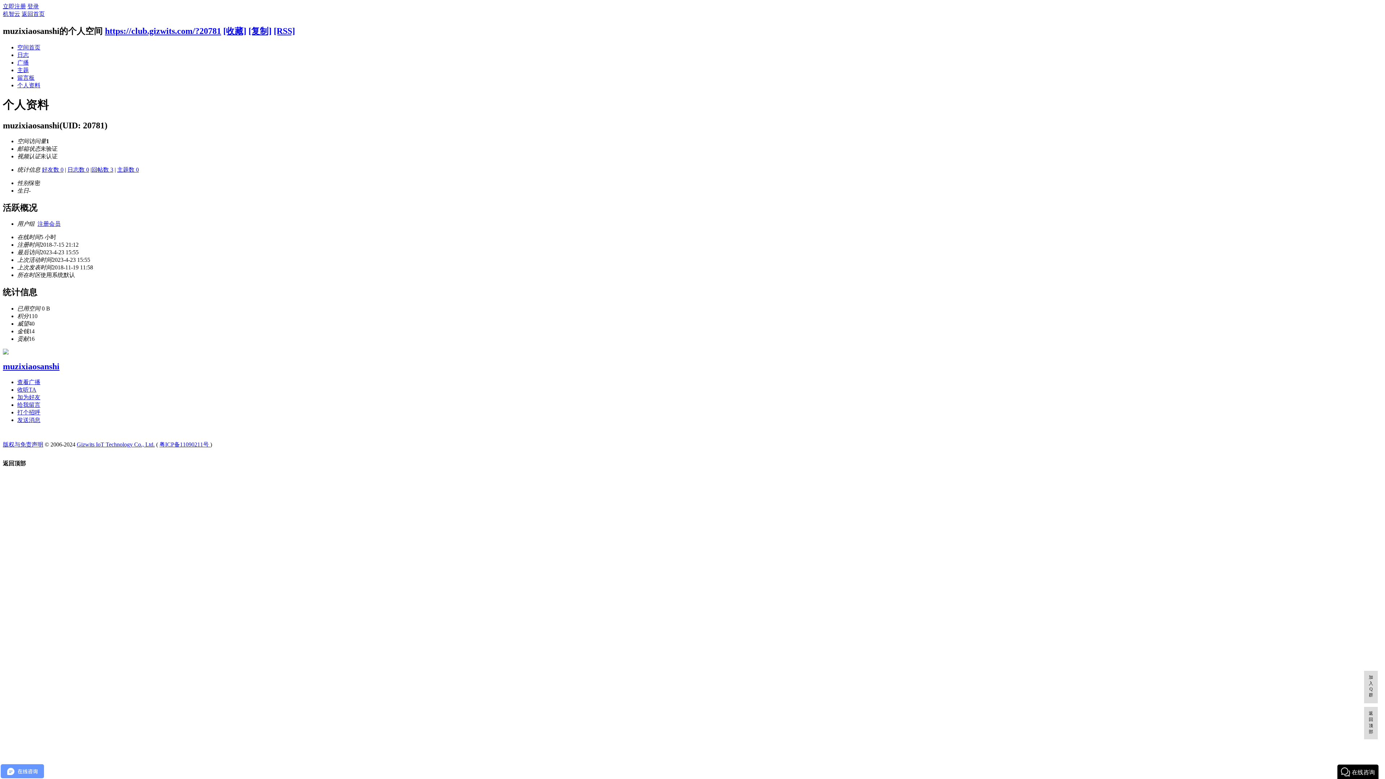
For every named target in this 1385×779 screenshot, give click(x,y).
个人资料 (28, 85)
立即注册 (14, 6)
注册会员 (49, 224)
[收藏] (234, 31)
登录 (33, 6)
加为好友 (28, 397)
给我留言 (28, 405)
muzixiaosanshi (31, 366)
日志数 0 (78, 170)
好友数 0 (52, 170)
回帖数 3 (102, 170)
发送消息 (28, 420)
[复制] (260, 31)
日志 (23, 55)
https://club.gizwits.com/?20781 (163, 31)
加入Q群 (1371, 686)
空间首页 (28, 47)
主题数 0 (128, 170)
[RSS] (284, 31)
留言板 (26, 78)
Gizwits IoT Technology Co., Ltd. (116, 444)
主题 (23, 70)
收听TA (26, 390)
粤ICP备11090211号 (184, 444)
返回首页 (33, 14)
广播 (23, 63)
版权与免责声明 (23, 444)
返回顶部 (1371, 722)
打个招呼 (28, 412)
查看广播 (28, 382)
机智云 (11, 14)
